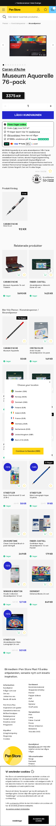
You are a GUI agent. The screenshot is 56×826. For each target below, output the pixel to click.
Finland (32, 764)
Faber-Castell (34, 720)
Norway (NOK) (21, 397)
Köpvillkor (7, 730)
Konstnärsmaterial (36, 687)
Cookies (6, 739)
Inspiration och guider (12, 708)
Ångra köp (7, 736)
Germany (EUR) (21, 424)
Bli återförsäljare (10, 713)
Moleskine (33, 729)
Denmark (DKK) (21, 402)
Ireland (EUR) (20, 413)
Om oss (6, 693)
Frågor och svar (9, 691)
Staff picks (33, 707)
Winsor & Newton (36, 726)
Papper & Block (35, 695)
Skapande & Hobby (36, 690)
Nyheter (32, 704)
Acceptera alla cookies (38, 820)
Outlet (31, 701)
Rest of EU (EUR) (22, 440)
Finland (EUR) (20, 407)
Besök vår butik (9, 699)
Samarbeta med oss (11, 710)
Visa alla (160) (34, 731)
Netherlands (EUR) (22, 429)
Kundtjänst (8, 688)
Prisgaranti (7, 725)
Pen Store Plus (9, 705)
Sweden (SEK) (21, 391)
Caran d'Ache (13, 69)
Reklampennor (9, 716)
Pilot (30, 714)
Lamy (31, 717)
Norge (31, 759)
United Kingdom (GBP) (24, 434)
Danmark (32, 761)
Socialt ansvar (9, 719)
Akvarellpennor (35, 23)
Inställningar (17, 821)
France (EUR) (20, 418)
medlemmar (34, 132)
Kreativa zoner (9, 722)
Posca (31, 723)
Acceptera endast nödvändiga (17, 809)
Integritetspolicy (10, 733)
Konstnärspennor (18, 23)
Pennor (5, 23)
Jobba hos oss (9, 696)
